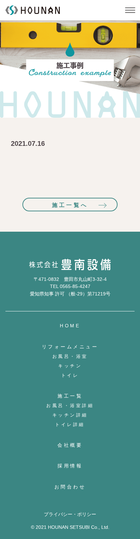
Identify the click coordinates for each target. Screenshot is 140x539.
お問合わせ (70, 486)
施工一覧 (70, 396)
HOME (70, 325)
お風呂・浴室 (70, 356)
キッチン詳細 (70, 415)
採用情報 (70, 465)
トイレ (70, 375)
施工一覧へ (70, 205)
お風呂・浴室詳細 (70, 405)
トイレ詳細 (70, 424)
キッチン (70, 365)
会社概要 (70, 445)
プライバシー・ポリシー (70, 514)
